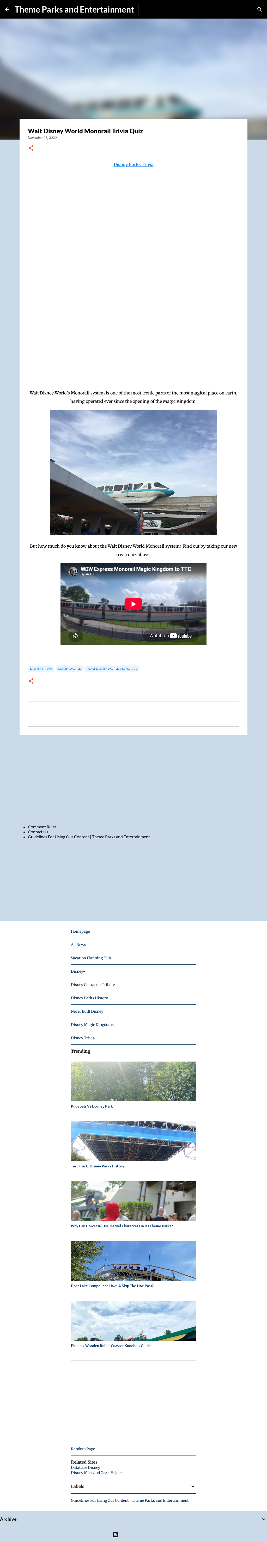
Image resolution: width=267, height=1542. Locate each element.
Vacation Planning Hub (91, 958)
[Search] (260, 9)
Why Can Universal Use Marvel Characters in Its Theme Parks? (122, 1225)
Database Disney (85, 1467)
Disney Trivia (41, 668)
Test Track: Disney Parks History (97, 1165)
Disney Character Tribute (93, 984)
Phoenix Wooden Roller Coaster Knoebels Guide (111, 1345)
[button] (31, 148)
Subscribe (151, 9)
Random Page (83, 1449)
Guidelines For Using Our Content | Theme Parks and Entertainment (89, 836)
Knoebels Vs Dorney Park (92, 1106)
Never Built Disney (87, 1011)
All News (78, 944)
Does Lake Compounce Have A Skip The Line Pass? (112, 1285)
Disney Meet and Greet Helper (96, 1472)
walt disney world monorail (112, 668)
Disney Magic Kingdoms (92, 1024)
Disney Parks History (89, 998)
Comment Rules (42, 826)
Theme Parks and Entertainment (74, 9)
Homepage (80, 931)
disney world (69, 668)
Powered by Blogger (136, 1534)
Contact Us (38, 831)
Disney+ (78, 971)
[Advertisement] (133, 779)
